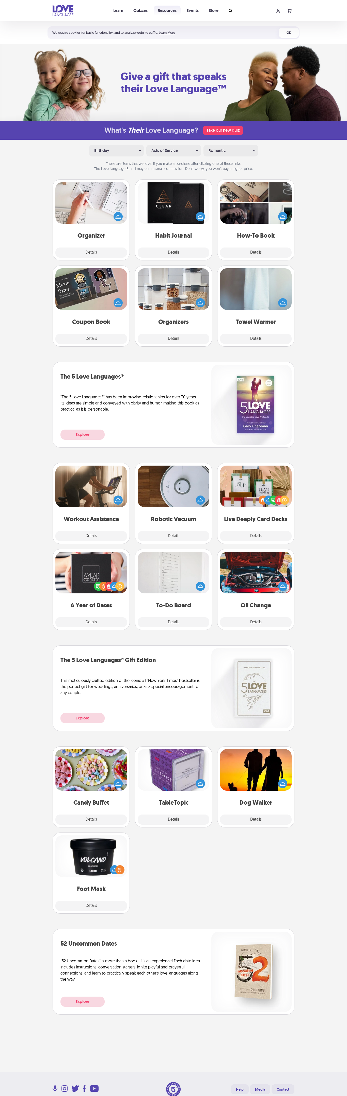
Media (260, 1089)
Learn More (167, 32)
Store (213, 10)
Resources (167, 10)
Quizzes (140, 10)
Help (240, 1089)
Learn (118, 10)
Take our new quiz (223, 130)
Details (91, 253)
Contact (283, 1089)
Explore (82, 434)
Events (193, 10)
